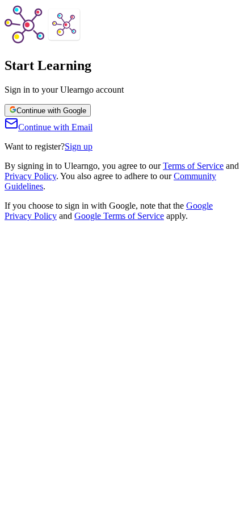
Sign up (78, 146)
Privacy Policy (30, 176)
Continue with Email (55, 127)
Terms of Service (193, 166)
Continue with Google (51, 110)
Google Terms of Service (119, 216)
